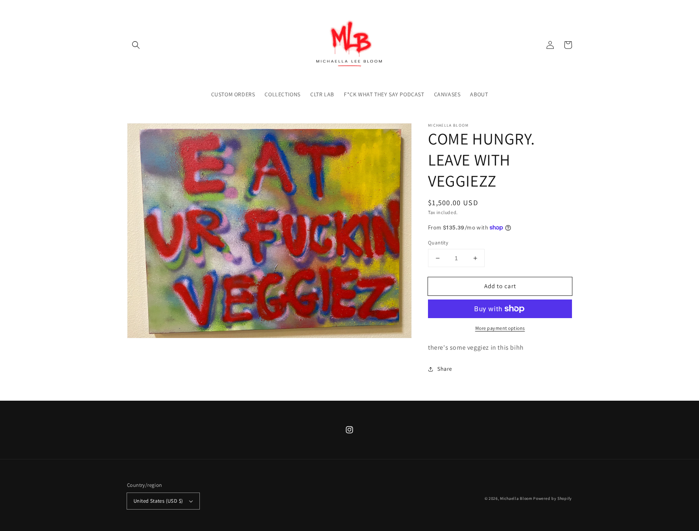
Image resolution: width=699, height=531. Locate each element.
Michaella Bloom (516, 498)
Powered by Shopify (552, 498)
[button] (136, 45)
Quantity (438, 242)
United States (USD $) (158, 500)
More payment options (500, 328)
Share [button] (444, 368)
